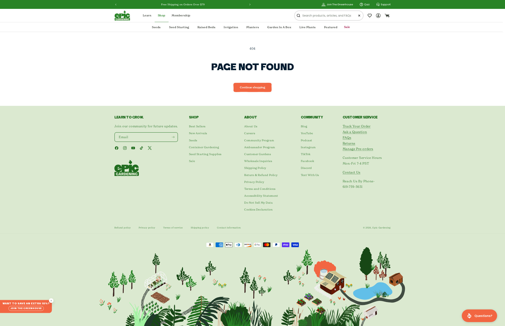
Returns (349, 143)
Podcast (306, 140)
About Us (250, 126)
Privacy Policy (254, 181)
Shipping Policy (255, 168)
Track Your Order (357, 126)
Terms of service (173, 227)
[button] (156, 27)
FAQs (347, 138)
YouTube (307, 133)
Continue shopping (252, 87)
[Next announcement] (250, 4)
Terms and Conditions (260, 188)
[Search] (298, 15)
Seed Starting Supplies (205, 154)
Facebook (307, 161)
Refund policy (122, 227)
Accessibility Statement (261, 195)
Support (386, 4)
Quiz (367, 4)
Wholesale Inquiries (258, 161)
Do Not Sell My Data (258, 202)
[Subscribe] (173, 137)
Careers (249, 133)
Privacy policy (147, 227)
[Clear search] (359, 15)
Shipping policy (200, 227)
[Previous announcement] (115, 4)
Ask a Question (355, 132)
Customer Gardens (257, 154)
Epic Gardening (381, 227)
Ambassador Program (259, 147)
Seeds (193, 140)
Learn (147, 15)
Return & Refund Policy (261, 175)
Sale (192, 161)
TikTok (305, 154)
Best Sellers (197, 126)
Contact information (229, 227)
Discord (306, 168)
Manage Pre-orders (358, 149)
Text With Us (310, 175)
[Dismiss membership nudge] (51, 300)
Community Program (259, 140)
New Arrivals (198, 133)
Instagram (308, 147)
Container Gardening (204, 147)
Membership (181, 15)
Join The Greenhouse (340, 4)
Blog (304, 126)
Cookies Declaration (258, 209)
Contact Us (351, 172)
